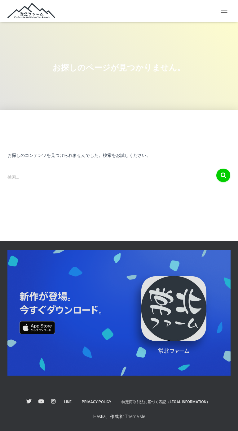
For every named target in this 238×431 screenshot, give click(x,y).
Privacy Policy (96, 402)
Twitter (28, 401)
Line (68, 402)
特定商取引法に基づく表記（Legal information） (165, 402)
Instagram (53, 401)
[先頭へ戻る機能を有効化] (226, 418)
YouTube (41, 401)
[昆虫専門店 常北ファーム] (33, 11)
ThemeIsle (135, 416)
